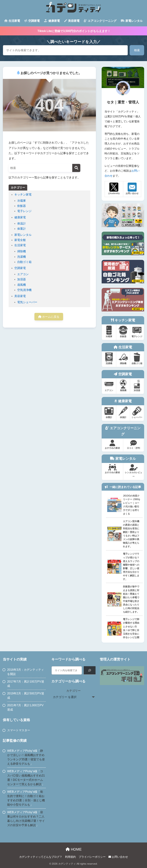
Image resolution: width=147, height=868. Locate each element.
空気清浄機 (24, 289)
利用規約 (70, 856)
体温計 (21, 223)
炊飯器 (21, 205)
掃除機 (21, 251)
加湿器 (21, 279)
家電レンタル (23, 234)
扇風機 (21, 284)
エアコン (23, 274)
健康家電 (20, 217)
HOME (76, 849)
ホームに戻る (50, 316)
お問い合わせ (119, 856)
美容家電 (20, 296)
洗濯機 (21, 256)
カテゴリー (73, 690)
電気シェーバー (27, 302)
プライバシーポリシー (92, 856)
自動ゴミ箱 (24, 261)
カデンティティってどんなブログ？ (40, 856)
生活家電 (20, 245)
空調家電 (20, 268)
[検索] (76, 168)
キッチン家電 (23, 194)
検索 (137, 50)
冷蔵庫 (21, 200)
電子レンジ (24, 211)
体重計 (21, 228)
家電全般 (20, 240)
